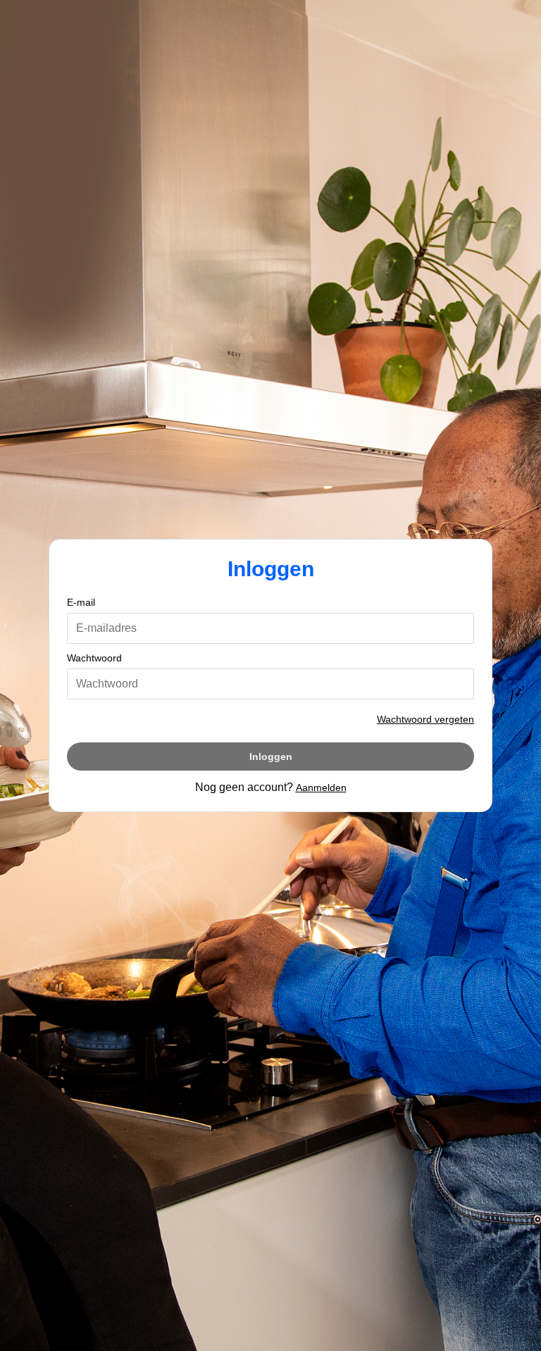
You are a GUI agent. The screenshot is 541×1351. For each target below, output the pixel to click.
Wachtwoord (94, 658)
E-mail (81, 602)
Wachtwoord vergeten (425, 719)
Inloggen (270, 756)
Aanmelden (321, 787)
